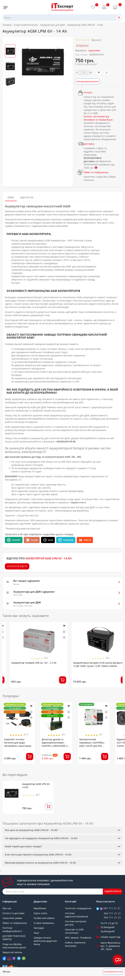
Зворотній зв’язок (12, 952)
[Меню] (5, 7)
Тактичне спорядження (78, 908)
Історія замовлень (44, 923)
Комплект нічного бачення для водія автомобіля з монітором (17, 742)
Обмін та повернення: (96, 172)
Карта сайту (40, 913)
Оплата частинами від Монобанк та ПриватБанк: (98, 118)
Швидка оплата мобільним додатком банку (45, 941)
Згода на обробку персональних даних (14, 946)
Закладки (39, 927)
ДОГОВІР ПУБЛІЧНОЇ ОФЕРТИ (13, 937)
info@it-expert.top (110, 937)
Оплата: (88, 92)
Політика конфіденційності (12, 929)
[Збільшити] (91, 72)
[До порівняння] (106, 72)
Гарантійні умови (12, 918)
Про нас (6, 908)
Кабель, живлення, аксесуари (75, 944)
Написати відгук (17, 566)
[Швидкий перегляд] (57, 637)
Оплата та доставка (13, 913)
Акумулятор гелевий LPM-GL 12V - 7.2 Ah (26, 662)
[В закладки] (99, 72)
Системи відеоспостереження (76, 915)
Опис (10, 197)
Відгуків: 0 (95, 39)
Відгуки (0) (26, 197)
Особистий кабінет (44, 918)
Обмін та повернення (14, 923)
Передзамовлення (113, 971)
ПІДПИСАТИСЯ (112, 891)
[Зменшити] (77, 72)
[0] (104, 7)
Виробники (40, 908)
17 (27, 734)
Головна (7, 24)
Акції (36, 932)
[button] (10, 41)
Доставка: (89, 143)
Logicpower (94, 50)
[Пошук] (119, 17)
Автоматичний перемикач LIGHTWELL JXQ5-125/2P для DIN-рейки (91, 744)
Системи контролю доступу (75, 923)
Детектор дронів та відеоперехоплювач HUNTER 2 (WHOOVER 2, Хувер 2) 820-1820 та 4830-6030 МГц (55, 746)
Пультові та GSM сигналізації (74, 931)
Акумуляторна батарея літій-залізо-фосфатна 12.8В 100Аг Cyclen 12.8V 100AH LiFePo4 (91, 664)
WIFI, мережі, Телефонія (78, 937)
